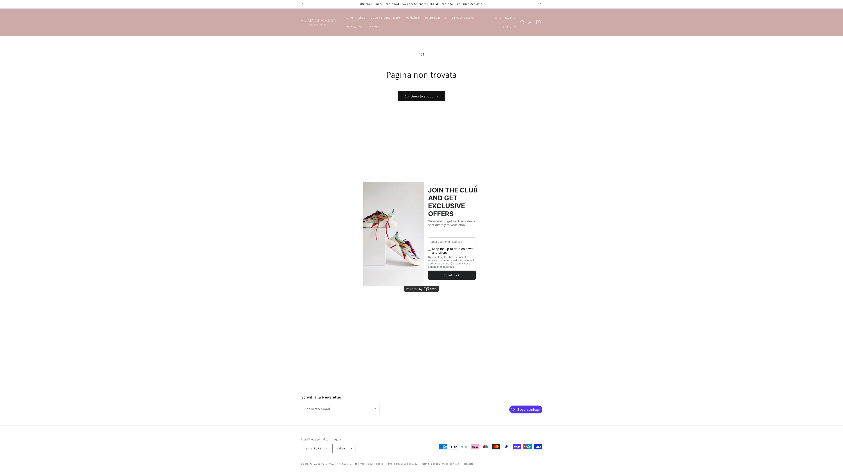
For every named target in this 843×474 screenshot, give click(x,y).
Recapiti (468, 463)
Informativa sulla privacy (403, 463)
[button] (522, 22)
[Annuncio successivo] (541, 4)
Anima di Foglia (319, 463)
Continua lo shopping (421, 96)
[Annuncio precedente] (302, 4)
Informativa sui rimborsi (369, 463)
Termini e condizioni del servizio (440, 463)
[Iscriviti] (375, 409)
